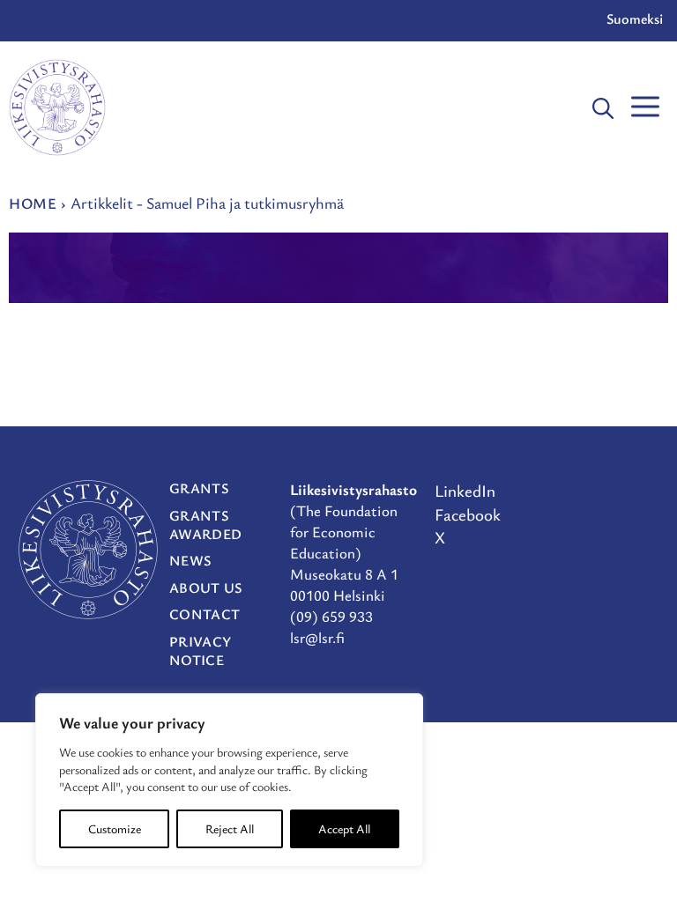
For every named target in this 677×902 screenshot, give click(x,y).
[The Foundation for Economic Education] (57, 107)
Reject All (229, 828)
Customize (114, 828)
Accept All (344, 828)
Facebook (468, 514)
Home (32, 203)
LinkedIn (465, 490)
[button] (603, 107)
